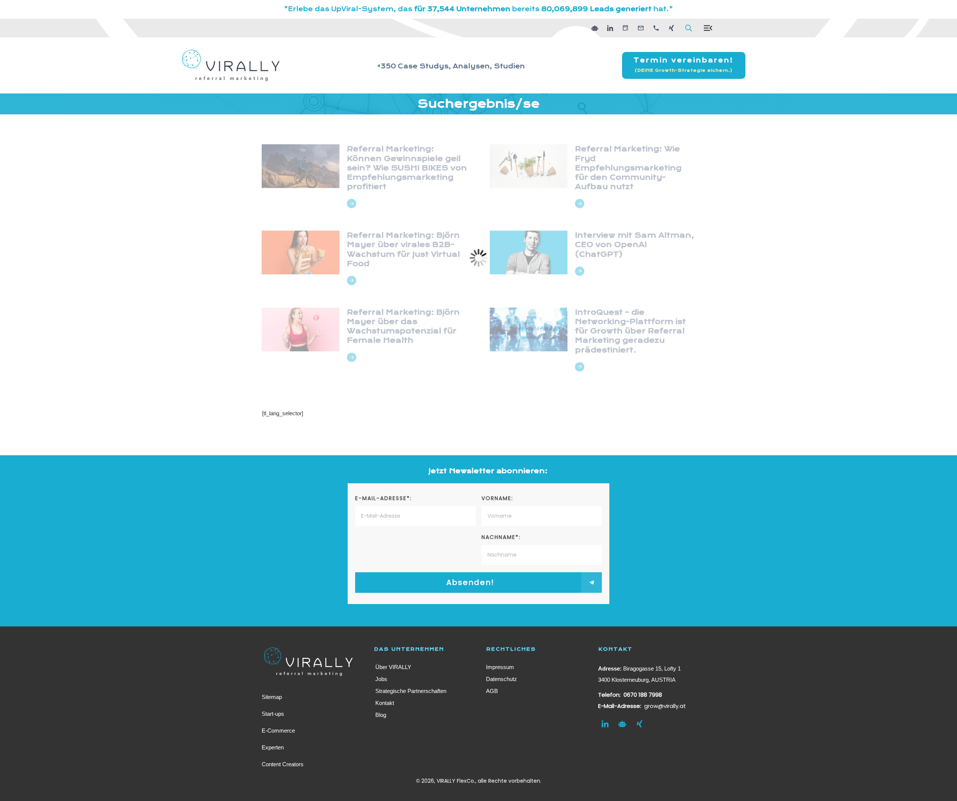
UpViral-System (362, 9)
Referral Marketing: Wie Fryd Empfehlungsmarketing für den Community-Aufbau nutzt (628, 168)
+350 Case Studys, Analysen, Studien (451, 66)
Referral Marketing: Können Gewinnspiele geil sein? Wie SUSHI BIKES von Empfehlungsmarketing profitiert (407, 168)
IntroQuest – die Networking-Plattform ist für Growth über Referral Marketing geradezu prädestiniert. (630, 331)
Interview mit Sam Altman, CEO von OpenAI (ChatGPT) (634, 244)
